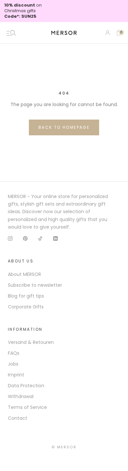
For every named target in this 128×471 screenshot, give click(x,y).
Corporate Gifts (26, 306)
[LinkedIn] (55, 238)
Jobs (13, 364)
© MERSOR (64, 447)
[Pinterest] (25, 238)
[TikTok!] (40, 238)
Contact (17, 418)
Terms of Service (27, 407)
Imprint (16, 374)
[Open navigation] (11, 32)
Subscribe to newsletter (35, 285)
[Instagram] (10, 238)
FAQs (13, 353)
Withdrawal (20, 396)
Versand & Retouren (31, 342)
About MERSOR (24, 274)
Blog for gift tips (26, 296)
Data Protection (26, 385)
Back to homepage (64, 127)
